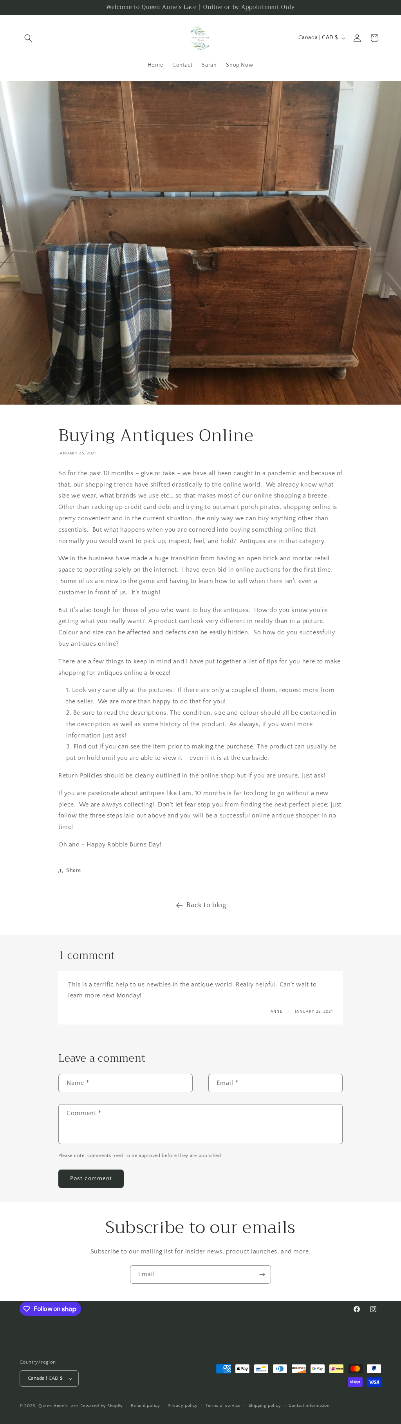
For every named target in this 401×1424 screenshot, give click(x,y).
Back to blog (206, 905)
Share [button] (73, 870)
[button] (28, 38)
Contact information (309, 1405)
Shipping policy (265, 1405)
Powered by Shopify (101, 1406)
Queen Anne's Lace (58, 1406)
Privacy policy (183, 1405)
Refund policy (145, 1405)
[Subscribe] (262, 1274)
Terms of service (223, 1405)
